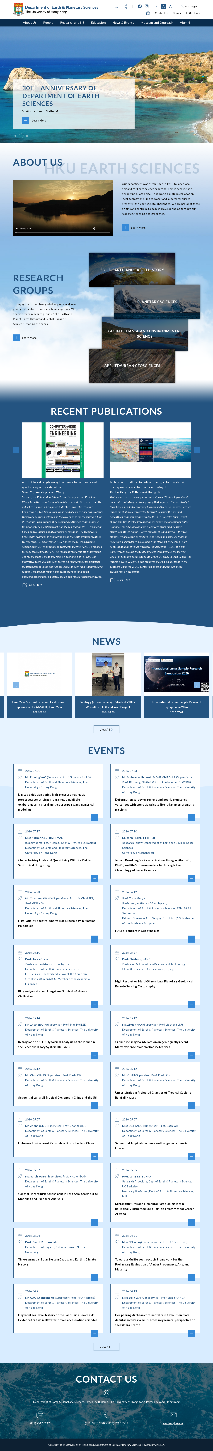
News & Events (123, 22)
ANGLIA (159, 1444)
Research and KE (72, 22)
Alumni (185, 22)
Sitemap (177, 13)
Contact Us (162, 13)
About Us (29, 22)
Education (98, 22)
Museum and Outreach (157, 22)
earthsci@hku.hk (173, 1423)
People (48, 22)
